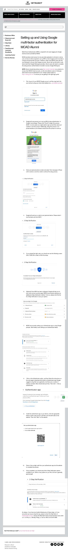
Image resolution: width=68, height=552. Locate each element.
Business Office (10, 35)
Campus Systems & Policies (30, 19)
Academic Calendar (10, 546)
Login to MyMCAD (57, 9)
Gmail (30, 9)
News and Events (9, 14)
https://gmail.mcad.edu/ (49, 69)
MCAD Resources (25, 14)
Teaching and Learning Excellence (9, 50)
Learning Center (10, 55)
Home (5, 19)
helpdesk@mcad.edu (27, 515)
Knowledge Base (56, 14)
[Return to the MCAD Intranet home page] (34, 3)
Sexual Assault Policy (11, 548)
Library (7, 45)
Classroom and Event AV (10, 39)
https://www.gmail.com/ (28, 74)
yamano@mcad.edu (57, 83)
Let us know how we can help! (26, 531)
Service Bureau (10, 58)
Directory (38, 14)
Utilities (22, 9)
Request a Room (36, 9)
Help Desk (19, 19)
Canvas (26, 9)
